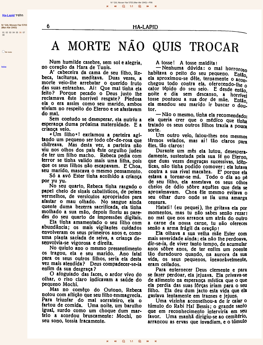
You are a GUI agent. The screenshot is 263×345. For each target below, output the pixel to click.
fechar (3, 67)
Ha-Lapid (8, 15)
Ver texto (8, 52)
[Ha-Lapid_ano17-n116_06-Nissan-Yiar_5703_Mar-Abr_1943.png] (144, 337)
